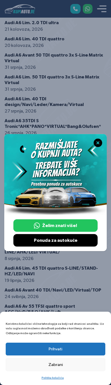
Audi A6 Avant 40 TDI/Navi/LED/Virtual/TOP (53, 290)
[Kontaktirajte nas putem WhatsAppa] (87, 9)
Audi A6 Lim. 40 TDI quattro (34, 39)
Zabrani (55, 365)
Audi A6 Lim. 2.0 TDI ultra (32, 22)
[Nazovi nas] (75, 9)
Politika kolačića (53, 377)
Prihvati (55, 349)
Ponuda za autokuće (55, 240)
